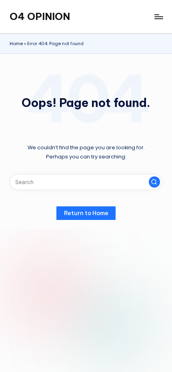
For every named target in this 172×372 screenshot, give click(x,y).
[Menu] (158, 16)
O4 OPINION (40, 16)
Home (16, 43)
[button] (154, 182)
